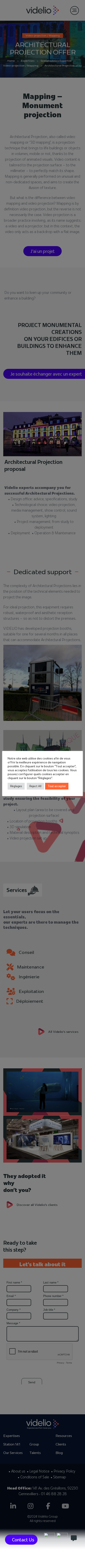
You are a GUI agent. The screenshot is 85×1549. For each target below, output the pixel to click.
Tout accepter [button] (57, 786)
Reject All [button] (35, 786)
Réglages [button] (16, 786)
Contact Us (23, 1540)
